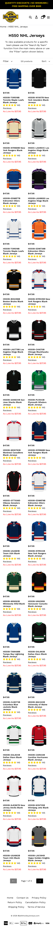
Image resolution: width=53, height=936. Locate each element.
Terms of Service (36, 907)
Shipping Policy (16, 907)
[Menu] (48, 17)
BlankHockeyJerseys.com (28, 916)
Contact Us (22, 897)
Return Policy (15, 902)
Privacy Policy (39, 897)
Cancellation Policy (35, 902)
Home (3, 26)
